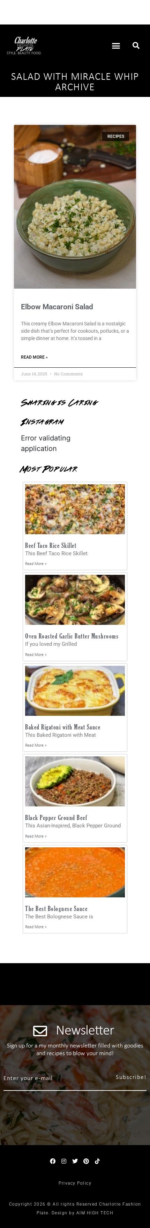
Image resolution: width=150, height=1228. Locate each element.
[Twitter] (75, 1161)
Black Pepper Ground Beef (56, 817)
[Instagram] (63, 1161)
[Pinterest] (86, 1161)
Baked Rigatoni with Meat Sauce (62, 727)
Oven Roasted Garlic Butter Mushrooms (72, 636)
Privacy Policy (75, 1183)
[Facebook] (52, 1161)
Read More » (34, 357)
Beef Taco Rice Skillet (50, 545)
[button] (116, 45)
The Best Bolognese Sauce (56, 908)
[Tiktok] (97, 1161)
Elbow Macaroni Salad (57, 307)
